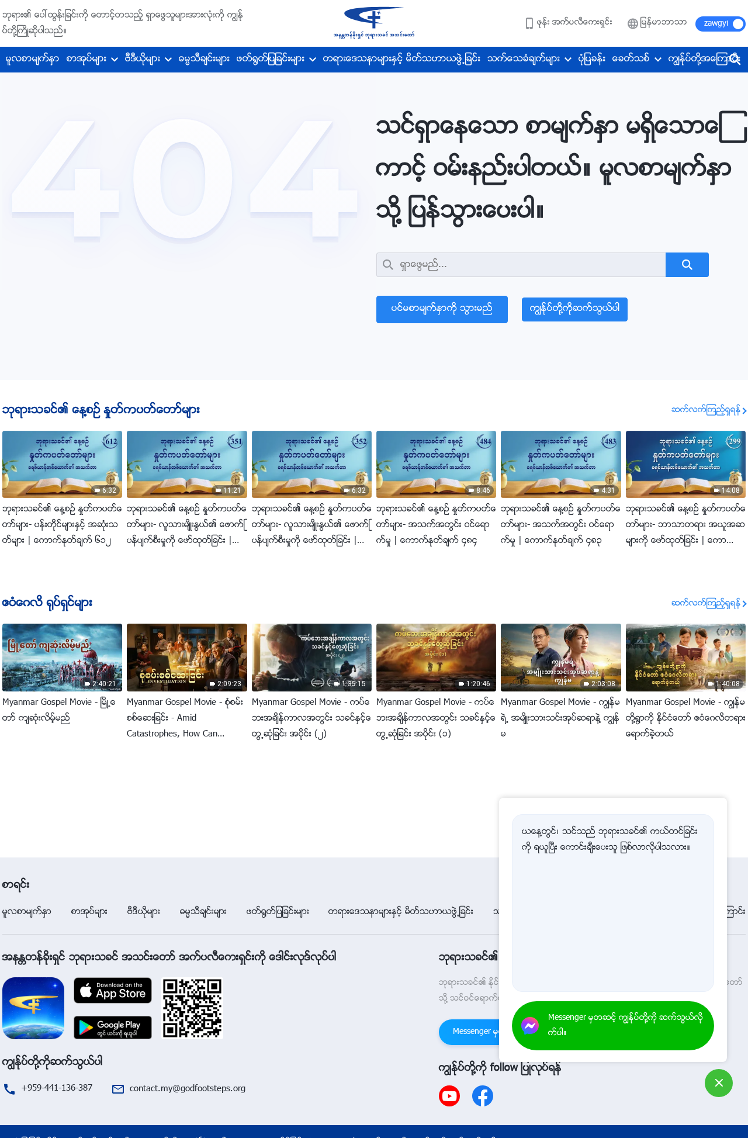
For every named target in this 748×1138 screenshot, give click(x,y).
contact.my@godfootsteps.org (187, 1089)
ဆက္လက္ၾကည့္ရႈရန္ (706, 410)
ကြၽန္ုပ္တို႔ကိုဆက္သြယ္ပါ (574, 309)
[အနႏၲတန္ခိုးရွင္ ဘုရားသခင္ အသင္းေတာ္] (374, 23)
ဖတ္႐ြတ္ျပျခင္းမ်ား (270, 59)
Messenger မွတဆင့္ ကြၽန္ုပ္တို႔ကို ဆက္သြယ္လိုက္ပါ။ (625, 1025)
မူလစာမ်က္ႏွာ (33, 59)
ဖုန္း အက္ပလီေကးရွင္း (574, 23)
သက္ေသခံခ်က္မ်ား (523, 59)
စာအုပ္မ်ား (86, 59)
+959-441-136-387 (56, 1088)
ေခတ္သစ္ (631, 59)
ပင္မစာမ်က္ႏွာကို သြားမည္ (442, 309)
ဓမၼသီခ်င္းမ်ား (204, 59)
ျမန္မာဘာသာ (663, 23)
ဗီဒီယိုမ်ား (142, 59)
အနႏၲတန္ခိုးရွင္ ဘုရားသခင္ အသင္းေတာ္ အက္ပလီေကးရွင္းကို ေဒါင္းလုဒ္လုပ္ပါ (169, 958)
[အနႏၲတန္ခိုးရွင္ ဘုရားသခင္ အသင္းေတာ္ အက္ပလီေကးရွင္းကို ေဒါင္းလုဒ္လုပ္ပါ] (33, 1008)
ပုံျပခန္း (592, 59)
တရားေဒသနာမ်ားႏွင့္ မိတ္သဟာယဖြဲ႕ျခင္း (401, 59)
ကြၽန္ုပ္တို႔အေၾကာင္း (704, 59)
